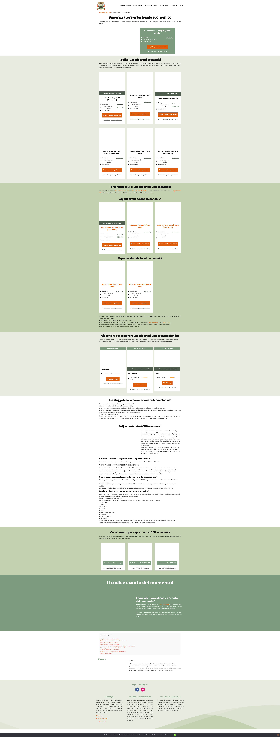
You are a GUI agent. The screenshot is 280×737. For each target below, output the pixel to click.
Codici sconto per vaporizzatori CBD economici (113, 651)
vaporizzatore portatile (122, 190)
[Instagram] (143, 690)
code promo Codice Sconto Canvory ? (140, 568)
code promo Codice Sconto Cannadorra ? (113, 568)
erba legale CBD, (154, 322)
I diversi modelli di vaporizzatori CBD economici (114, 640)
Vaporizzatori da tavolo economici (110, 644)
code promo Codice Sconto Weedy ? (167, 568)
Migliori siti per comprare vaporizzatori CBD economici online (118, 646)
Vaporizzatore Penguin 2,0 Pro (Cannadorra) (112, 99)
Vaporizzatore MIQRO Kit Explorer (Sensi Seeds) (112, 152)
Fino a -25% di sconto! (106, 653)
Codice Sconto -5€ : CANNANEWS (168, 94)
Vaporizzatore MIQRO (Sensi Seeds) (157, 31)
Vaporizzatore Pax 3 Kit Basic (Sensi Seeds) (167, 152)
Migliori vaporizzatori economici (110, 639)
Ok (175, 734)
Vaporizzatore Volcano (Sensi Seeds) (140, 285)
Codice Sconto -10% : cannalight (112, 93)
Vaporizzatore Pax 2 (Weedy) (168, 98)
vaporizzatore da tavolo (139, 190)
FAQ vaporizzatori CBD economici (110, 649)
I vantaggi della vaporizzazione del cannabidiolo (114, 648)
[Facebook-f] (137, 690)
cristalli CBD (166, 322)
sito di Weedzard (164, 604)
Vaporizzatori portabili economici (110, 642)
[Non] (278, 735)
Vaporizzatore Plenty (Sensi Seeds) (140, 152)
